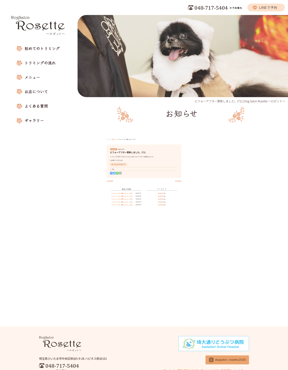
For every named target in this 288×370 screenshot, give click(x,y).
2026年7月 (161, 193)
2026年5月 (161, 196)
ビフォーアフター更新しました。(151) (122, 196)
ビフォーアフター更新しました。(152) (122, 193)
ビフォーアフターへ (119, 164)
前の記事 (110, 181)
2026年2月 (161, 202)
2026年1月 (161, 205)
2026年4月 (161, 199)
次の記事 (178, 181)
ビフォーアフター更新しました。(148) (122, 205)
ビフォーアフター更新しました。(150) (122, 199)
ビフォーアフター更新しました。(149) (122, 202)
